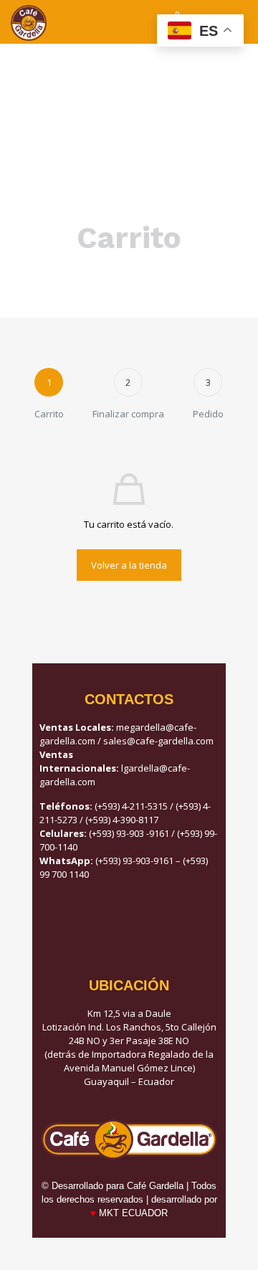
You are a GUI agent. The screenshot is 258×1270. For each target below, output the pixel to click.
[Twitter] (168, 924)
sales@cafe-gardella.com (158, 740)
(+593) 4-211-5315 (131, 806)
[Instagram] (90, 924)
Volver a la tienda (129, 565)
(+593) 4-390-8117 (121, 819)
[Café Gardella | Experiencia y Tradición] (29, 21)
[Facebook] (129, 924)
